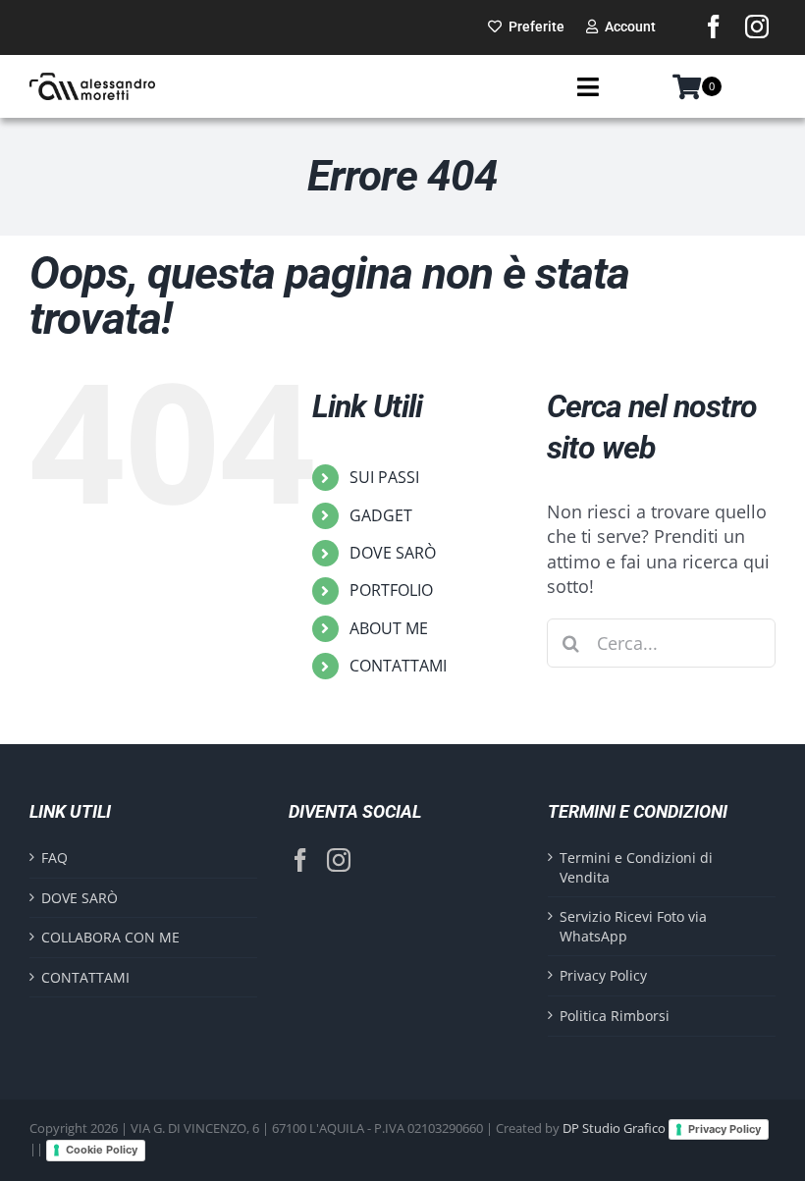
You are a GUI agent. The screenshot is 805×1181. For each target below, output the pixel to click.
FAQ (54, 857)
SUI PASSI (384, 477)
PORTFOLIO (391, 590)
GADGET (380, 515)
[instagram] (757, 26)
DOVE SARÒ (392, 553)
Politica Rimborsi (615, 1015)
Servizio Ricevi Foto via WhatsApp (633, 926)
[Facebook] (300, 860)
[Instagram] (338, 860)
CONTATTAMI (398, 665)
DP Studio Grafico (614, 1128)
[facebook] (713, 26)
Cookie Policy (101, 1149)
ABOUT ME (388, 628)
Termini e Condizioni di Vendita (636, 867)
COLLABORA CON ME (110, 937)
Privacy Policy (603, 975)
